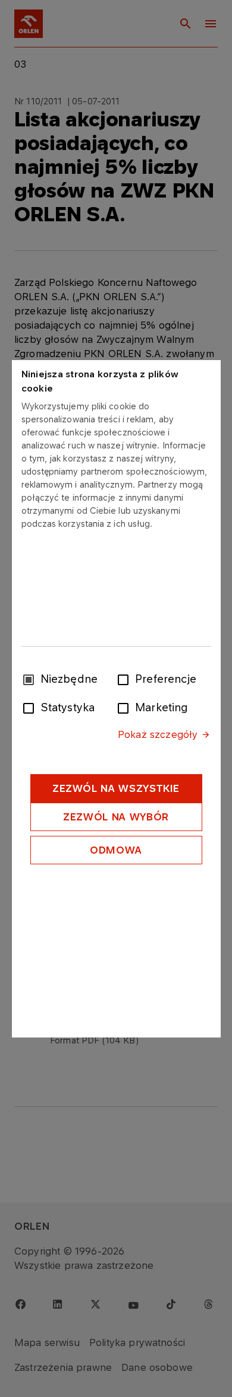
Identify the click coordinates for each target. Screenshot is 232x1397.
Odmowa (116, 850)
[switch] (125, 679)
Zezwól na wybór (116, 817)
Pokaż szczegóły (157, 734)
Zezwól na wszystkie (116, 788)
